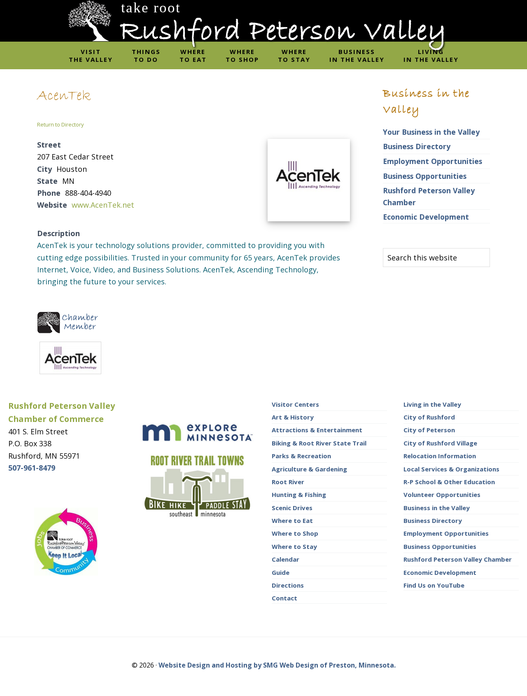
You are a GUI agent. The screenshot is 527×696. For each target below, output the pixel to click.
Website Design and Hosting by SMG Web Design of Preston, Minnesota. (277, 665)
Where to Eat (292, 520)
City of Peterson (429, 430)
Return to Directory (60, 124)
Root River (288, 482)
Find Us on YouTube (433, 585)
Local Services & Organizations (451, 469)
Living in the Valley (432, 404)
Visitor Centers (295, 404)
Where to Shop (295, 533)
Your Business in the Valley (431, 132)
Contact (284, 598)
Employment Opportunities (432, 161)
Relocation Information (439, 456)
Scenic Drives (292, 508)
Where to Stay (294, 546)
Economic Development (426, 217)
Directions (288, 585)
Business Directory (416, 146)
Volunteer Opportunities (441, 494)
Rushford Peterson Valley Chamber (457, 559)
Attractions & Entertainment (317, 430)
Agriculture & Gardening (309, 469)
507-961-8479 (31, 468)
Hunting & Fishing (299, 494)
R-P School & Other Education (449, 482)
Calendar (285, 559)
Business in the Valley (436, 508)
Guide (280, 572)
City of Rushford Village (440, 443)
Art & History (293, 417)
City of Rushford (429, 417)
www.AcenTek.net (103, 205)
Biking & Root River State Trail (319, 443)
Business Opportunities (424, 176)
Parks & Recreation (301, 456)
